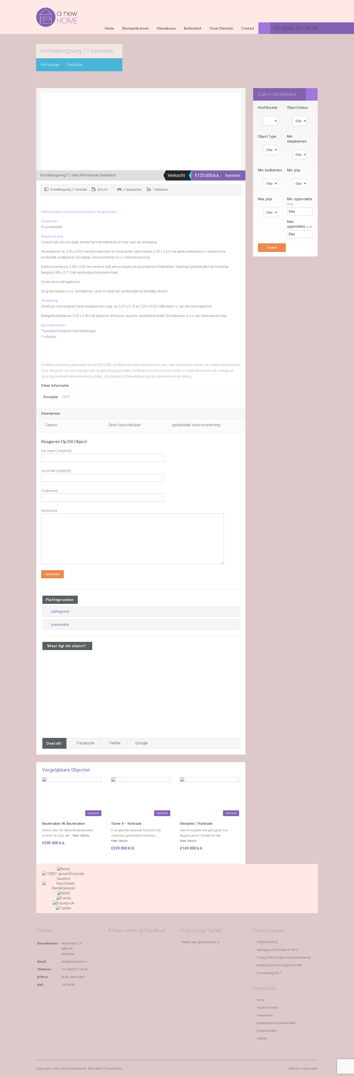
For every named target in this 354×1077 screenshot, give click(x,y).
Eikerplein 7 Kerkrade (196, 823)
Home (109, 28)
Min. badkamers (270, 170)
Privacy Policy (112, 1068)
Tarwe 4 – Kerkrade (126, 823)
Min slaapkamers (297, 139)
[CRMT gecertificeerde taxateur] (63, 876)
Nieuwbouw (166, 28)
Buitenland (192, 28)
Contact (247, 28)
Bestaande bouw (135, 28)
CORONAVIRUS (267, 942)
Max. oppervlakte (299, 224)
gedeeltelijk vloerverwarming (196, 425)
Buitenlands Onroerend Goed (276, 1023)
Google (141, 743)
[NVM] (64, 893)
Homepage (49, 64)
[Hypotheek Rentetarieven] (63, 885)
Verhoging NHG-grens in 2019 (277, 950)
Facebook (85, 743)
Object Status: (297, 108)
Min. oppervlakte (299, 201)
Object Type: (267, 136)
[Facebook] (63, 903)
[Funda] (64, 898)
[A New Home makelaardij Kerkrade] (57, 20)
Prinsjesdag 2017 (269, 973)
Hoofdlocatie (267, 108)
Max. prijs (265, 199)
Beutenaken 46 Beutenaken (63, 823)
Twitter (115, 743)
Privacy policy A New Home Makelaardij (284, 957)
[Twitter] (63, 908)
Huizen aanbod (267, 1007)
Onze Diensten (221, 28)
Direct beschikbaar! (124, 425)
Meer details (81, 835)
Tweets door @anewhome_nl (200, 942)
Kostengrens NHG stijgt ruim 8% (279, 965)
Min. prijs (293, 170)
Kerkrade (75, 64)
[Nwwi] (63, 868)
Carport (51, 425)
